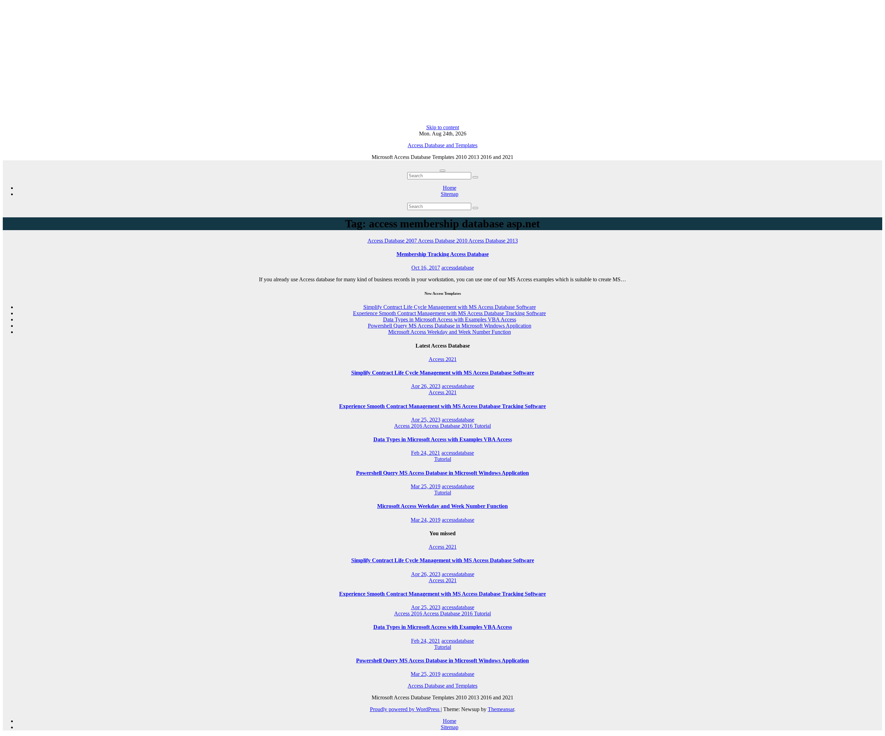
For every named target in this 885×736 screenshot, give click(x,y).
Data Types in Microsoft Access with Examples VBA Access (449, 319)
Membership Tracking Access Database (443, 254)
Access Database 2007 (392, 241)
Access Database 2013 (493, 241)
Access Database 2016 (448, 426)
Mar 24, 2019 (425, 520)
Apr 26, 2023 (425, 386)
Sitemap (449, 194)
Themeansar (501, 709)
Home (449, 188)
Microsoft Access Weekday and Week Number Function (449, 332)
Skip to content (442, 127)
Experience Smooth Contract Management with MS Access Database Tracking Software (449, 313)
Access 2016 (408, 426)
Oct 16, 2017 (425, 268)
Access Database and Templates (442, 145)
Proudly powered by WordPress (405, 709)
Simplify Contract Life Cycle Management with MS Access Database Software (449, 307)
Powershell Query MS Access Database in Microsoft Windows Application (449, 326)
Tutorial (482, 426)
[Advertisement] (442, 63)
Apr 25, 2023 (425, 420)
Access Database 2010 (443, 241)
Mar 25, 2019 (425, 486)
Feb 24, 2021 (425, 453)
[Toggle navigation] (442, 171)
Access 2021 (443, 359)
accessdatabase (457, 268)
